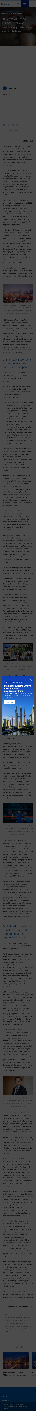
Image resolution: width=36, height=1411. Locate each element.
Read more (9, 702)
